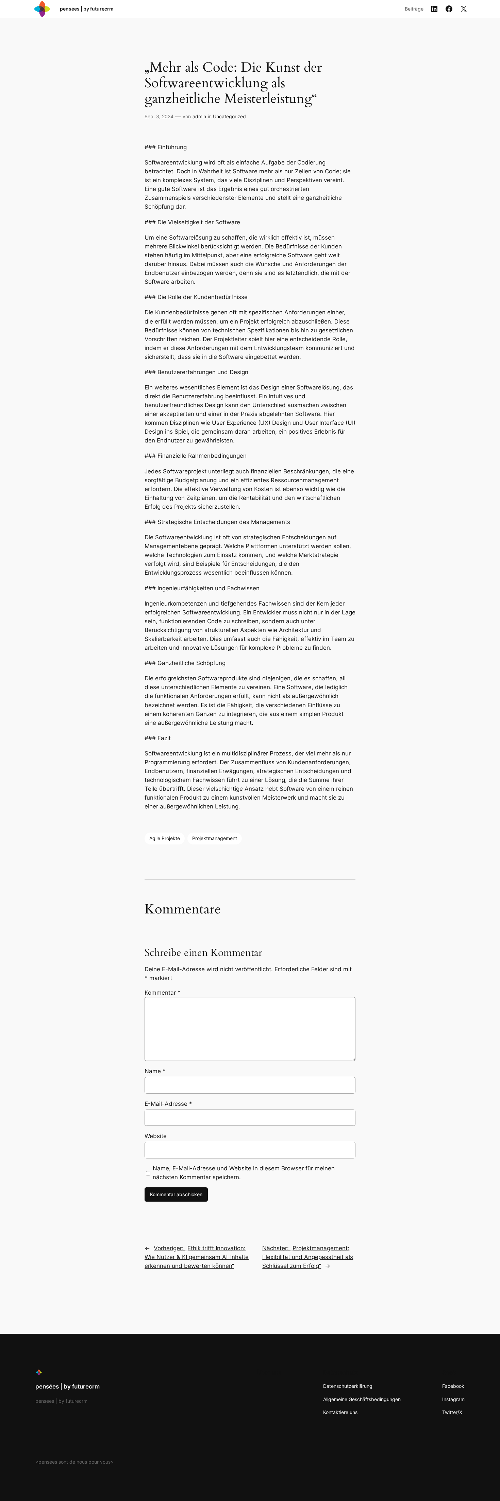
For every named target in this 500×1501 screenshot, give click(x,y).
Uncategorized (229, 116)
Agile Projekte (164, 838)
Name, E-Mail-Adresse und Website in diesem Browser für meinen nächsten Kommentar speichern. (244, 1173)
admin (199, 116)
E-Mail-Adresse (168, 1103)
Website (156, 1136)
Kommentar (163, 992)
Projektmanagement (214, 838)
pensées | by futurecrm (87, 9)
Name (155, 1071)
